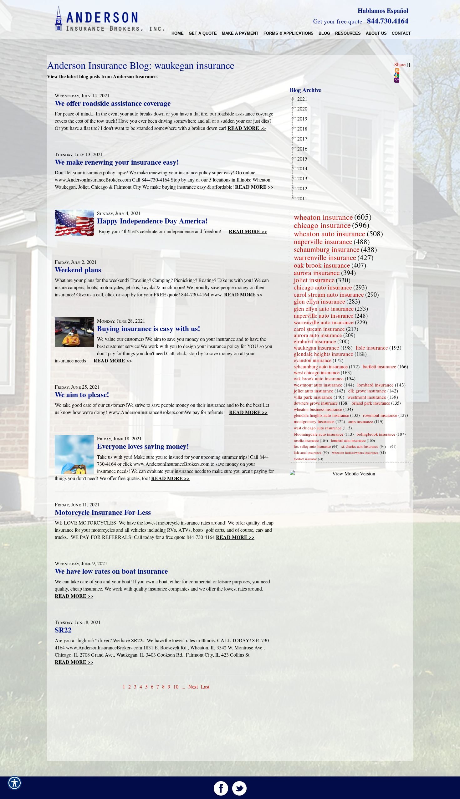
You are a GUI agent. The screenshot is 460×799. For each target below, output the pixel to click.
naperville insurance (323, 241)
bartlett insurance (379, 366)
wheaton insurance (323, 217)
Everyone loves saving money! (143, 446)
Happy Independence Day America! (152, 220)
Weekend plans (78, 269)
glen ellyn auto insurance (324, 308)
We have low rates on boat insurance (111, 571)
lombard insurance (375, 385)
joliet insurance (314, 279)
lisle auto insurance (307, 452)
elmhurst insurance (315, 341)
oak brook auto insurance (319, 378)
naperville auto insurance (323, 315)
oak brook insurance (322, 264)
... (183, 686)
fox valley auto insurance (312, 446)
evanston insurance (312, 360)
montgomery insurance (314, 421)
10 (175, 686)
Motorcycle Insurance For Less (103, 512)
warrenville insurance (325, 257)
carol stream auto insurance (329, 294)
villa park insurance (313, 397)
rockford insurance (305, 459)
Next (193, 686)
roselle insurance (306, 440)
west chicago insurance (317, 372)
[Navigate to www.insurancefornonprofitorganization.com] (389, 446)
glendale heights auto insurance (321, 415)
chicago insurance (322, 225)
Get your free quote (337, 21)
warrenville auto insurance (324, 322)
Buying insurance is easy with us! (148, 328)
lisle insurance (372, 347)
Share (400, 64)
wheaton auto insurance (329, 233)
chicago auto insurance (323, 287)
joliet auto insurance (313, 390)
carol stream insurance (319, 328)
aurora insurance (317, 272)
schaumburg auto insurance (321, 366)
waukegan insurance (316, 347)
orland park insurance (371, 403)
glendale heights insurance (323, 353)
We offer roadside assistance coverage (113, 103)
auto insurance (360, 421)
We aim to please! (82, 394)
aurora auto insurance (318, 335)
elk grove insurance (367, 390)
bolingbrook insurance (376, 434)
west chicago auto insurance (317, 428)
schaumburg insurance (327, 249)
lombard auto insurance (348, 440)
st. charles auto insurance (359, 446)
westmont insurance (366, 397)
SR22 (63, 629)
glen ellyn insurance (319, 301)
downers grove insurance (316, 403)
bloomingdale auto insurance (318, 434)
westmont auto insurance (318, 385)
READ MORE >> (246, 127)
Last (205, 686)
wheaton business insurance (318, 409)
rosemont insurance (380, 415)
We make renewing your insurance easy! (117, 161)
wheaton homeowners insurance (355, 452)
